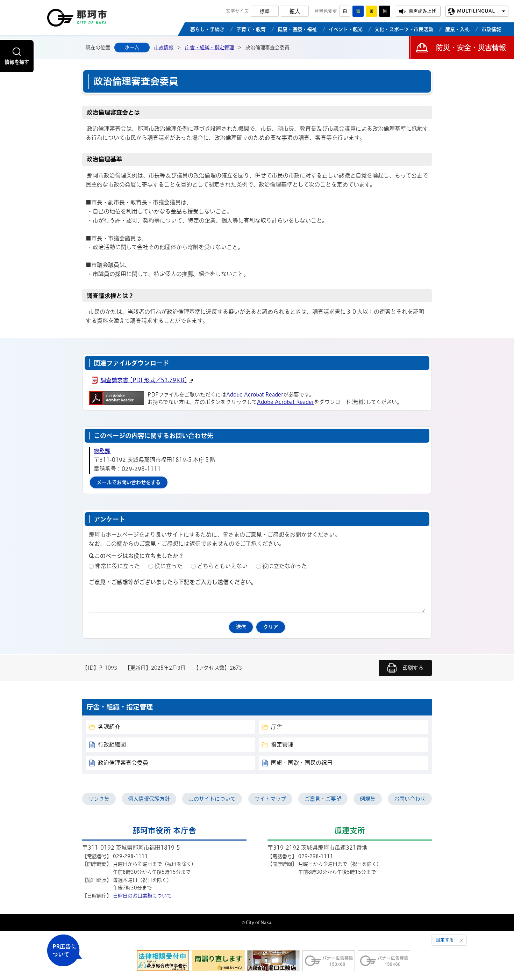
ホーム (132, 47)
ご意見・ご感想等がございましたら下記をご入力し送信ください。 (173, 582)
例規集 (368, 798)
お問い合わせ (410, 798)
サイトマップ (270, 798)
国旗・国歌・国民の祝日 (302, 762)
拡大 (294, 11)
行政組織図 (112, 744)
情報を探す (17, 62)
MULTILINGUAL (476, 11)
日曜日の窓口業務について (142, 895)
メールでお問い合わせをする (128, 482)
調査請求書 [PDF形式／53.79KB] (143, 380)
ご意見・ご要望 (323, 798)
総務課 (102, 451)
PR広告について (64, 950)
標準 (265, 11)
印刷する (412, 667)
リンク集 (98, 798)
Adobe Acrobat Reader (254, 394)
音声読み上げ (422, 11)
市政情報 (163, 47)
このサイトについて (212, 798)
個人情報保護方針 (149, 798)
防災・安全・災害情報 (471, 47)
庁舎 (276, 726)
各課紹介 (109, 726)
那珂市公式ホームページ (77, 19)
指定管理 (282, 744)
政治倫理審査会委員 (123, 762)
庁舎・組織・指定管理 (209, 47)
